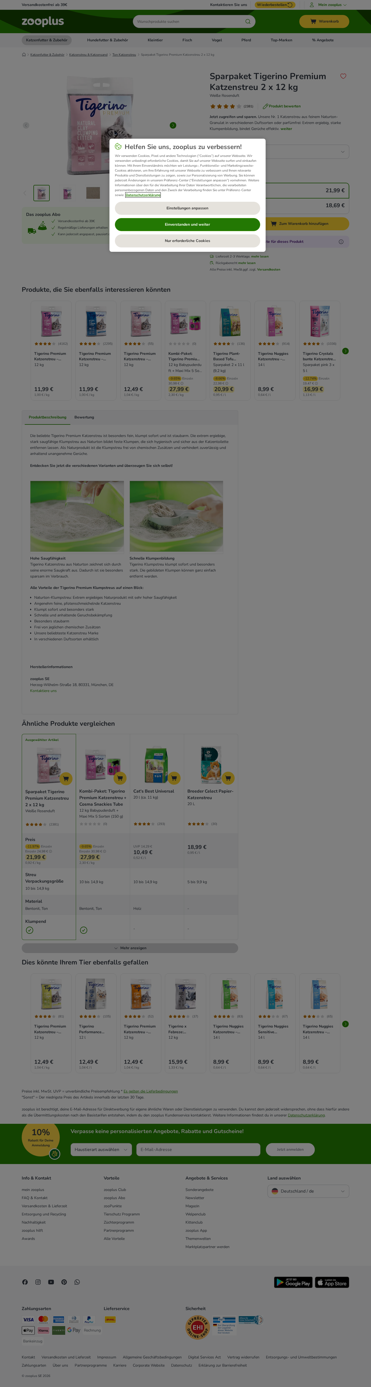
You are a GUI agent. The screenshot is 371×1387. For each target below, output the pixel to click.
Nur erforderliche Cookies (187, 240)
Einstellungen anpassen (187, 208)
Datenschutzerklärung (143, 195)
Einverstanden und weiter (187, 224)
